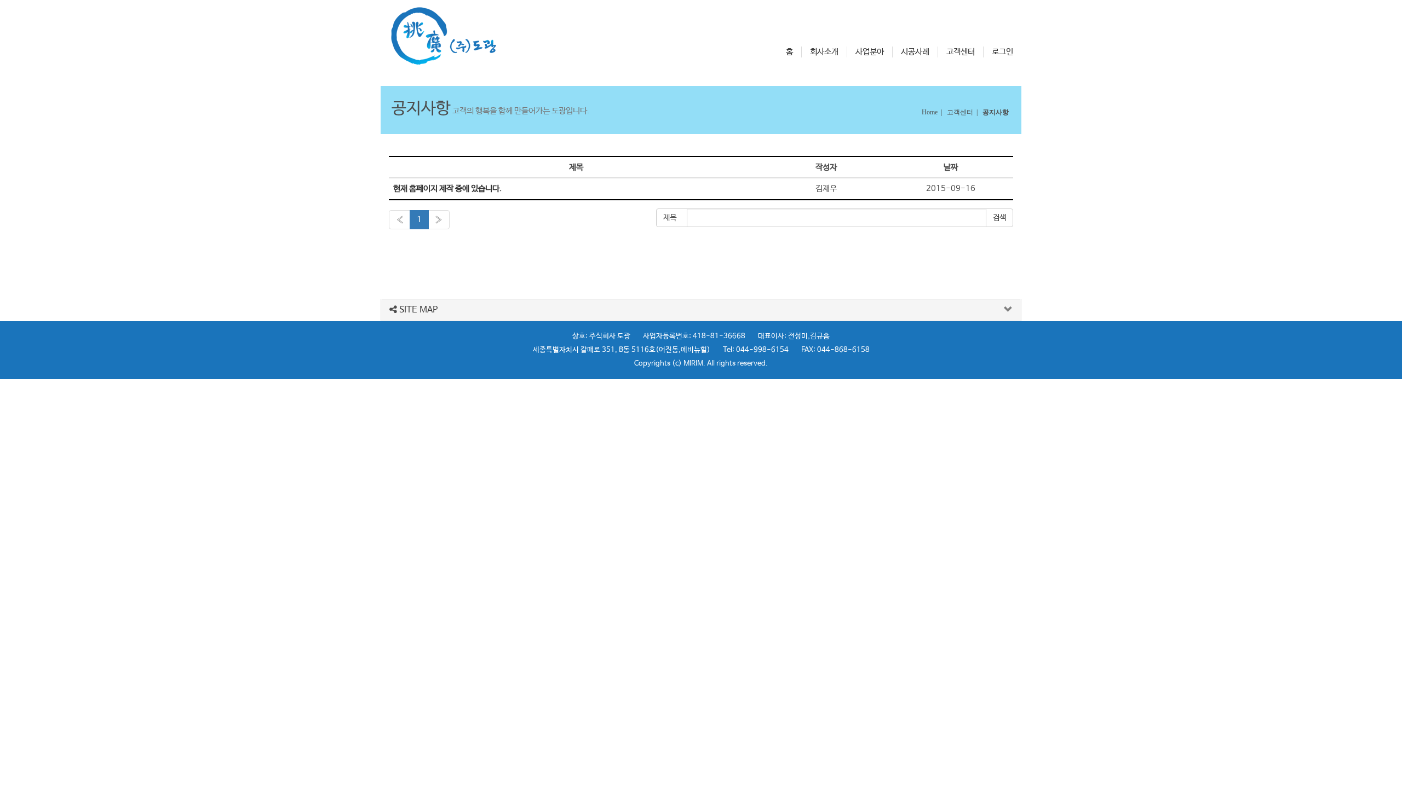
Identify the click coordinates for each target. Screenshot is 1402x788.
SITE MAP (417, 310)
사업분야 (869, 51)
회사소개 (824, 51)
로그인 (1002, 51)
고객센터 (960, 51)
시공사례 (915, 51)
